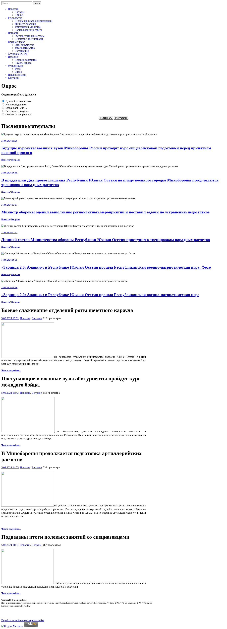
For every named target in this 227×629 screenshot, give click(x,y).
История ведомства (26, 59)
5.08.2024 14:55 (10, 467)
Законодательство (25, 47)
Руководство (15, 17)
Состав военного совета (28, 29)
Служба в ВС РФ (17, 53)
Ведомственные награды (29, 38)
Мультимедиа (15, 65)
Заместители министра (28, 26)
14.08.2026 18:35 (9, 260)
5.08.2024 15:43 (10, 392)
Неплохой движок (15, 104)
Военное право (16, 41)
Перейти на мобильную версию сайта (22, 620)
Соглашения (22, 50)
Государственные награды (29, 35)
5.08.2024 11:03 (9, 545)
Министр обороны (25, 23)
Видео (18, 71)
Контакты (13, 77)
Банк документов (24, 44)
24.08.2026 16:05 (9, 172)
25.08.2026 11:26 (9, 141)
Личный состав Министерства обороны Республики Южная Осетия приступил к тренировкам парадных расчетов (105, 239)
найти (37, 3)
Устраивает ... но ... (16, 107)
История (13, 56)
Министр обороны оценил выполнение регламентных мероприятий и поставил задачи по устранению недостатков (105, 212)
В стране (20, 11)
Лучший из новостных (18, 101)
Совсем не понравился (18, 114)
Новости (13, 8)
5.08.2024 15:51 (10, 318)
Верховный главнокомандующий (33, 20)
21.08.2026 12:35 (9, 232)
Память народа (23, 62)
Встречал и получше (17, 111)
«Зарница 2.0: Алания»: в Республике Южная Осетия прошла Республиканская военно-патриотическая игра (100, 295)
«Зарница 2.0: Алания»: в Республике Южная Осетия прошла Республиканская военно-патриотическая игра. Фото (106, 267)
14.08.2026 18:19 (9, 287)
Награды (13, 32)
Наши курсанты (17, 74)
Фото (18, 68)
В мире (19, 14)
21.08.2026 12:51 (9, 205)
